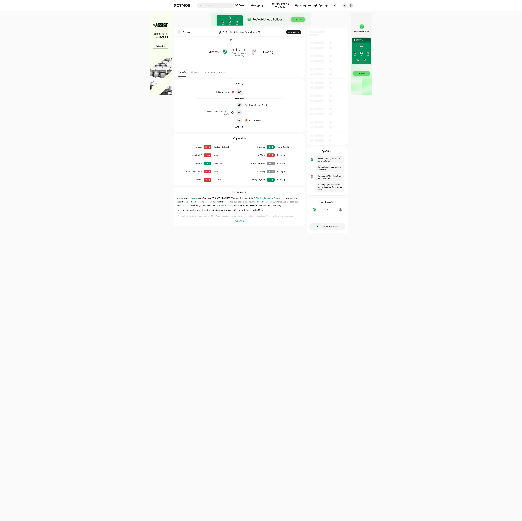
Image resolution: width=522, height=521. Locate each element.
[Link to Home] (182, 5)
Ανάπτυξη (239, 221)
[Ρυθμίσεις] (335, 5)
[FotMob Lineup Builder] (261, 19)
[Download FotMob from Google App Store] (351, 5)
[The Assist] (161, 54)
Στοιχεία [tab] (182, 72)
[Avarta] (314, 211)
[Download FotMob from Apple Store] (344, 5)
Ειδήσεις (239, 5)
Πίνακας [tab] (195, 72)
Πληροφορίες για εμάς (280, 5)
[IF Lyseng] (341, 211)
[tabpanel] (261, 130)
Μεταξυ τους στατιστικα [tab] (216, 72)
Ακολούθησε (293, 32)
